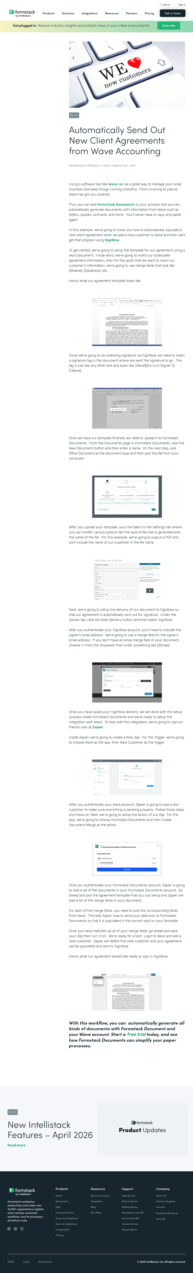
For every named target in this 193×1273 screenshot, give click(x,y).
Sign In (181, 4)
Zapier (97, 727)
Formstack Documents (116, 204)
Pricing (149, 13)
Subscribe (168, 25)
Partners (131, 13)
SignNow (112, 240)
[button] (48, 13)
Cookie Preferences (167, 1213)
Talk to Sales (173, 13)
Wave (112, 184)
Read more (16, 1145)
